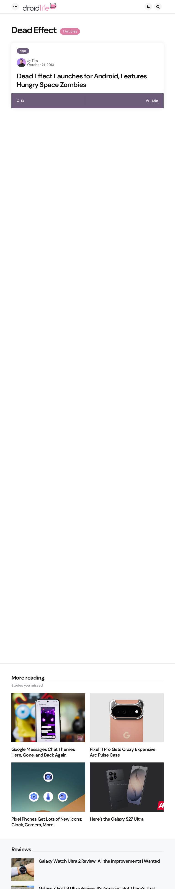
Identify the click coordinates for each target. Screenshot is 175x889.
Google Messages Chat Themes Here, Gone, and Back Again (43, 752)
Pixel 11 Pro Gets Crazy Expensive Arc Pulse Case (123, 752)
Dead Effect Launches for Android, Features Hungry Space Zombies (82, 80)
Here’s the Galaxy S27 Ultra (116, 819)
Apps (23, 51)
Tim (35, 60)
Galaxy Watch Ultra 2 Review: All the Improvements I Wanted (99, 861)
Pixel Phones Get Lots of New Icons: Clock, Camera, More (46, 822)
